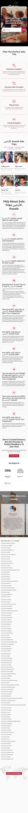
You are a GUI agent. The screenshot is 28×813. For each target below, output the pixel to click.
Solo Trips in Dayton (5, 747)
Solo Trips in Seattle (5, 552)
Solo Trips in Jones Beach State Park (9, 680)
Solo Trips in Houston (6, 583)
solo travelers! (16, 297)
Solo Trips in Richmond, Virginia (8, 687)
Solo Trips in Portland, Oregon (7, 587)
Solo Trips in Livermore (6, 615)
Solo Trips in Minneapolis (6, 658)
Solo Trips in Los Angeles (6, 545)
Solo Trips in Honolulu (6, 637)
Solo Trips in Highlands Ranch (7, 669)
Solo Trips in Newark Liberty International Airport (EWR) (13, 705)
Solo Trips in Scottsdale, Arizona (8, 700)
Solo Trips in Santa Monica (7, 750)
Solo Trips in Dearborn (6, 714)
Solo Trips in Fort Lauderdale (7, 644)
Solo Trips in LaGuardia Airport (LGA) (9, 642)
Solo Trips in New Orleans (7, 691)
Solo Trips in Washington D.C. (7, 550)
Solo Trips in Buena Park (6, 662)
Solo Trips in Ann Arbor (6, 707)
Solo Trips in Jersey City (6, 561)
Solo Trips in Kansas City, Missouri (8, 604)
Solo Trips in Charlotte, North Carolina (9, 610)
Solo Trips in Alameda (6, 653)
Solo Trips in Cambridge (6, 676)
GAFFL (5, 147)
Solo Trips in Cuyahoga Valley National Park (10, 721)
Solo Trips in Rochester (6, 719)
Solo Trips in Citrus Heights (7, 671)
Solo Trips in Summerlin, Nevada (8, 741)
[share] (12, 156)
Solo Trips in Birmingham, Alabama (8, 590)
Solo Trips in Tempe (5, 727)
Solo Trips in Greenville (6, 693)
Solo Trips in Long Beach (6, 723)
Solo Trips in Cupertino (6, 619)
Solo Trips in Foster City (6, 745)
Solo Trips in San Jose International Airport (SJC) (11, 698)
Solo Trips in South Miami (6, 617)
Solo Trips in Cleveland (6, 710)
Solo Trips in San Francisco (7, 567)
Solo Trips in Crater (5, 736)
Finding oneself (5, 166)
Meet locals (5, 297)
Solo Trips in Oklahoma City (7, 759)
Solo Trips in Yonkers (5, 596)
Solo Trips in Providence (6, 630)
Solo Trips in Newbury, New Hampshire (9, 581)
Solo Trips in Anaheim (6, 650)
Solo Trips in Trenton (5, 565)
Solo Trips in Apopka (5, 702)
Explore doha (18, 166)
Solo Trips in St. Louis (5, 626)
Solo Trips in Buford (5, 656)
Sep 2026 (17, 190)
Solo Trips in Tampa (5, 592)
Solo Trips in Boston (5, 576)
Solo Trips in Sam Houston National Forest (10, 570)
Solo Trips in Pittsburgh (6, 628)
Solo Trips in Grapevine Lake (7, 752)
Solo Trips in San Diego (6, 585)
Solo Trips (11, 147)
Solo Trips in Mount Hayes (7, 633)
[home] (14, 6)
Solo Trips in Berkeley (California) (8, 673)
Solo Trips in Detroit (5, 716)
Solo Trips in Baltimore (6, 624)
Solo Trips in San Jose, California (8, 554)
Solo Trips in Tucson (5, 712)
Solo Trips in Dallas (5, 572)
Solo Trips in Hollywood (6, 648)
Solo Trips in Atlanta (5, 556)
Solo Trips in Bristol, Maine (7, 754)
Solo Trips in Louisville (6, 730)
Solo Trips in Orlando (5, 601)
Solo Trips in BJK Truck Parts (7, 732)
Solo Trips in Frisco (5, 739)
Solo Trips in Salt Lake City (7, 667)
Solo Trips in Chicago (5, 547)
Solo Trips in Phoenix (5, 579)
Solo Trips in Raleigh (5, 678)
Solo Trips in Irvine (5, 635)
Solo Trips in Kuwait (19, 147)
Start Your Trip (14, 455)
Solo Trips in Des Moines (6, 660)
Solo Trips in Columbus (6, 599)
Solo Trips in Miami (5, 682)
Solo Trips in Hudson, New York (8, 543)
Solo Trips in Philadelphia (6, 608)
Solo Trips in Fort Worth (6, 734)
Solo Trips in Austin (5, 574)
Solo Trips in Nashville (6, 646)
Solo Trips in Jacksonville (6, 621)
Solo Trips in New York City (7, 563)
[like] (12, 153)
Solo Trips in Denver (5, 558)
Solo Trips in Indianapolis (6, 594)
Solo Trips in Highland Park (7, 639)
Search (24, 29)
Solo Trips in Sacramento (6, 613)
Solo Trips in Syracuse (6, 743)
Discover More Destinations (14, 773)
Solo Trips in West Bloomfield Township (10, 684)
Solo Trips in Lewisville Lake (7, 689)
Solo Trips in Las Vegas (6, 664)
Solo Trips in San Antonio (6, 606)
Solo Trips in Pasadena (6, 725)
